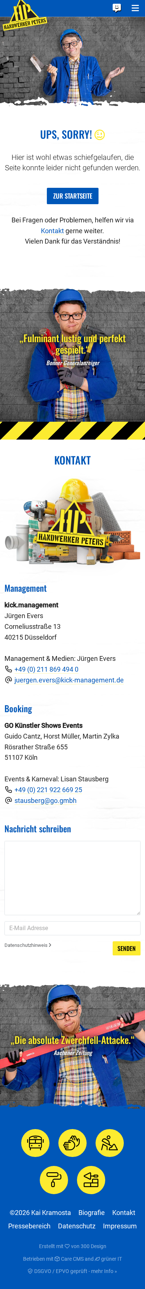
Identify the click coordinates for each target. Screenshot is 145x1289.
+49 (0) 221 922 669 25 (48, 790)
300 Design (93, 1246)
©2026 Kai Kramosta (40, 1212)
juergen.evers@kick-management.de (69, 680)
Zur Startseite (72, 195)
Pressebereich (29, 1226)
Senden (126, 948)
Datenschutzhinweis (26, 945)
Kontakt (52, 231)
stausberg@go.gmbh (45, 800)
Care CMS (72, 1259)
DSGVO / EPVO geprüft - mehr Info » (75, 1271)
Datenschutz (77, 1226)
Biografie (91, 1212)
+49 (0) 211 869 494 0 (46, 669)
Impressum (120, 1226)
